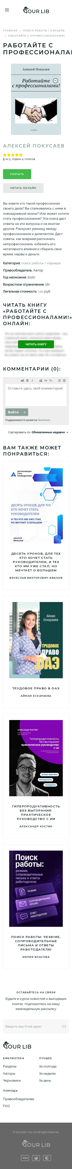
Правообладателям (18, 1099)
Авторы (9, 1073)
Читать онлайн (23, 187)
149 (40, 291)
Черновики (12, 1080)
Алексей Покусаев (34, 146)
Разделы (9, 1066)
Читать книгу (36, 344)
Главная (10, 30)
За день (45, 1080)
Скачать (17, 174)
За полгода (47, 1066)
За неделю (47, 1073)
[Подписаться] (64, 1026)
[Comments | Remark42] (36, 406)
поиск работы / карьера (44, 30)
